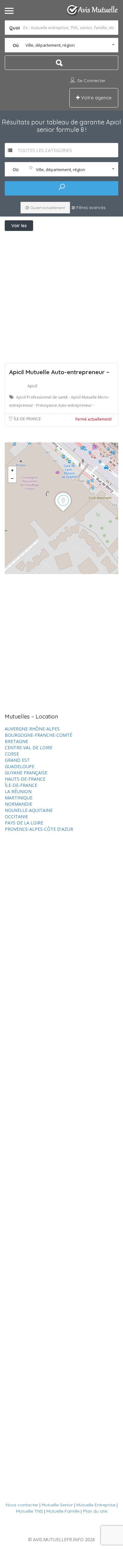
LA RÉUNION (18, 791)
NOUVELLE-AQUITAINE (29, 810)
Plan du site (95, 1511)
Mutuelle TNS (29, 1511)
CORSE (12, 754)
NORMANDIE (18, 804)
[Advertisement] (61, 295)
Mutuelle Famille (62, 1511)
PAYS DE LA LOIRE (24, 823)
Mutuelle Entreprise (95, 1505)
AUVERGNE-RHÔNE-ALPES (32, 729)
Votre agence (96, 98)
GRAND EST (17, 760)
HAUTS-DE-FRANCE (25, 779)
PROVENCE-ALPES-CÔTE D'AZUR (39, 829)
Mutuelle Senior (57, 1505)
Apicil (32, 386)
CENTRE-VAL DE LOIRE (28, 748)
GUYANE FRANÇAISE (26, 773)
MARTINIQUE (18, 798)
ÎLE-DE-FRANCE (27, 418)
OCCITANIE (16, 816)
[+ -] (61, 508)
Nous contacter (22, 1505)
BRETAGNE (16, 741)
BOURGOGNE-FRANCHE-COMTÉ (38, 735)
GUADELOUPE (19, 766)
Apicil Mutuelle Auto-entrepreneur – (59, 372)
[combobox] (61, 45)
